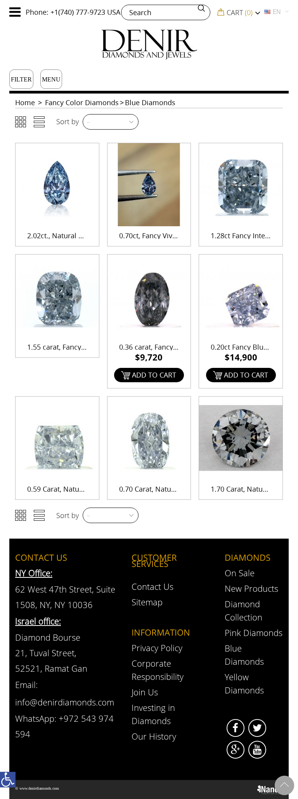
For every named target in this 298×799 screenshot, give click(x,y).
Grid (20, 121)
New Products (251, 588)
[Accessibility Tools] (8, 779)
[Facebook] (235, 728)
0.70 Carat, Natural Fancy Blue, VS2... (178, 489)
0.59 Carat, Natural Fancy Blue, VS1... (86, 489)
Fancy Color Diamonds (82, 102)
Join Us (145, 692)
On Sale (240, 573)
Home (25, 102)
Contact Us (152, 586)
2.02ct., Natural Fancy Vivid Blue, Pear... (91, 235)
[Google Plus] (235, 750)
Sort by (67, 121)
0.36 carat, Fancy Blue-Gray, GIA (170, 347)
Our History (154, 736)
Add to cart (154, 375)
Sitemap (147, 602)
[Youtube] (257, 750)
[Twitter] (257, 728)
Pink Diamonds (253, 632)
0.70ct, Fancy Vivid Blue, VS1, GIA (172, 235)
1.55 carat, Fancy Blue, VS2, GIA (77, 347)
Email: (26, 684)
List (39, 121)
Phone (36, 12)
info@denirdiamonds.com (64, 702)
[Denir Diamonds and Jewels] (149, 43)
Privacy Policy (157, 647)
